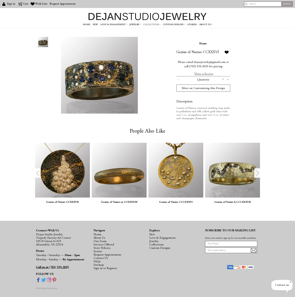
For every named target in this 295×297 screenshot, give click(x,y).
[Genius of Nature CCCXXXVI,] (175, 170)
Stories (192, 24)
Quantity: (203, 79)
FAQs (97, 261)
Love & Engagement (113, 24)
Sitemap (99, 264)
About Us (205, 24)
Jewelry (134, 24)
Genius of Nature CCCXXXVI (176, 202)
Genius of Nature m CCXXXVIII (119, 202)
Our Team (100, 241)
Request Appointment (63, 4)
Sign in (98, 268)
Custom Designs (173, 24)
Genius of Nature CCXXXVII (62, 202)
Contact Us (101, 258)
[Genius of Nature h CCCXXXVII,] (232, 170)
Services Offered (104, 244)
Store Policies (102, 248)
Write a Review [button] (203, 73)
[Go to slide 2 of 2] (38, 173)
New (95, 24)
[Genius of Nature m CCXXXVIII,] (119, 170)
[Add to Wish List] (226, 52)
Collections (151, 24)
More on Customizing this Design (203, 88)
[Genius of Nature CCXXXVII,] (62, 170)
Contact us (282, 285)
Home (86, 24)
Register (112, 268)
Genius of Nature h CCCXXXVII (232, 202)
